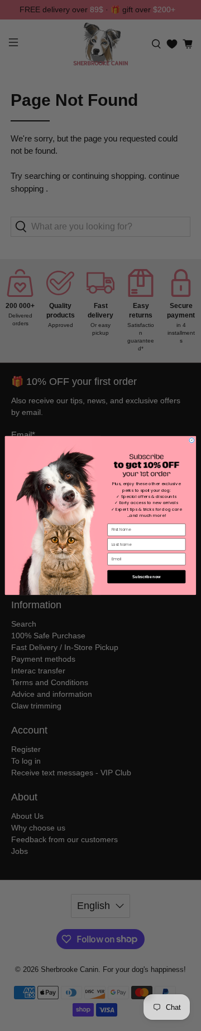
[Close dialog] (191, 440)
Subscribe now (146, 576)
